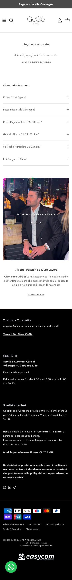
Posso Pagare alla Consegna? (19, 109)
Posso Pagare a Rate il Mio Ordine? (22, 122)
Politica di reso (35, 524)
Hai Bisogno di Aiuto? (15, 159)
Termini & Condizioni (12, 529)
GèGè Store (16, 540)
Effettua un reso (32, 529)
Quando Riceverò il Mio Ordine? (21, 134)
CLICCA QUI (46, 452)
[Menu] (4, 20)
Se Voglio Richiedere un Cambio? (21, 147)
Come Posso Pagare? (14, 97)
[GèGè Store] (36, 20)
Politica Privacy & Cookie (13, 524)
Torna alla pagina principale (36, 62)
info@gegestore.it (20, 372)
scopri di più (36, 294)
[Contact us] (11, 567)
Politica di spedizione (55, 524)
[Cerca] (13, 20)
